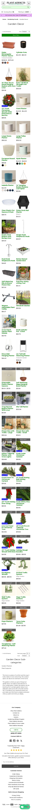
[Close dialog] (29, 398)
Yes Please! (16, 409)
